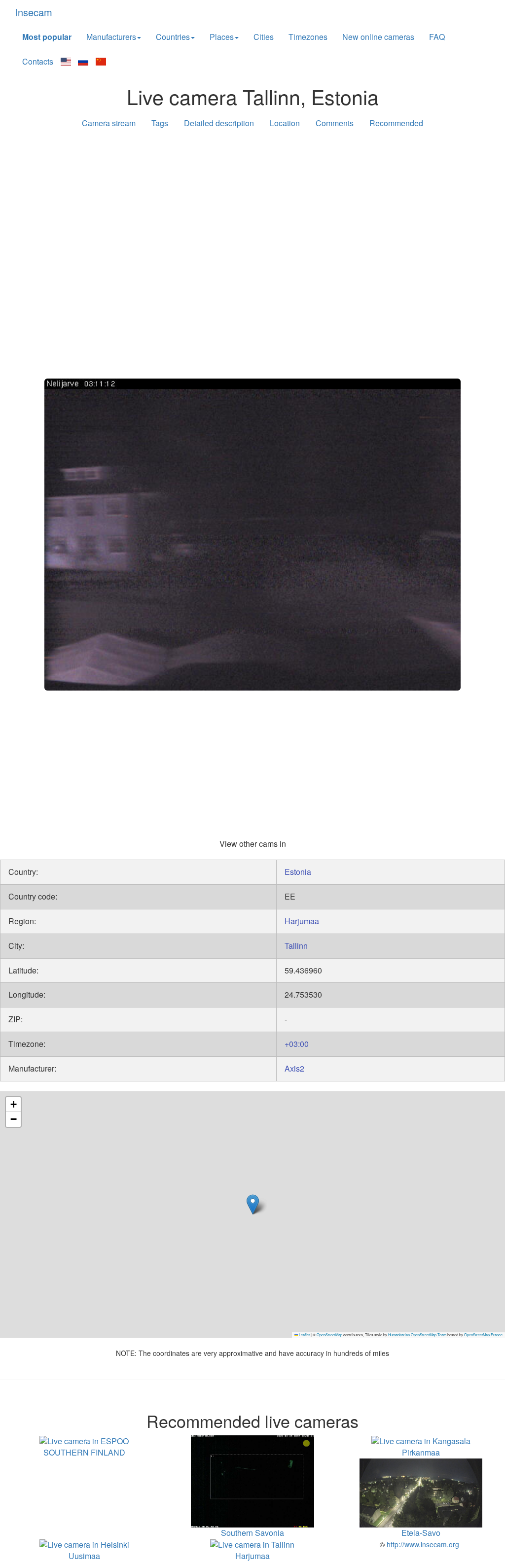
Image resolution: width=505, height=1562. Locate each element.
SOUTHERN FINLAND (84, 1452)
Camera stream (109, 123)
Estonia (298, 871)
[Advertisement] (252, 213)
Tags (159, 123)
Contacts (37, 61)
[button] (253, 1204)
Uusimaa (84, 1556)
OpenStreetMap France (483, 1334)
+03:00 (297, 1043)
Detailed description (219, 123)
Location (285, 123)
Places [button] (222, 36)
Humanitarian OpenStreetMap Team (417, 1334)
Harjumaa (302, 921)
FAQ (437, 36)
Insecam (33, 12)
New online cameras (378, 36)
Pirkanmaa (421, 1452)
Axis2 (294, 1068)
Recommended (396, 123)
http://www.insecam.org (422, 1544)
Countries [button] (173, 36)
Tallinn (296, 945)
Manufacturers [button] (111, 36)
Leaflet (304, 1334)
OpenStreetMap (329, 1334)
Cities (263, 36)
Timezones (308, 36)
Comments (335, 123)
